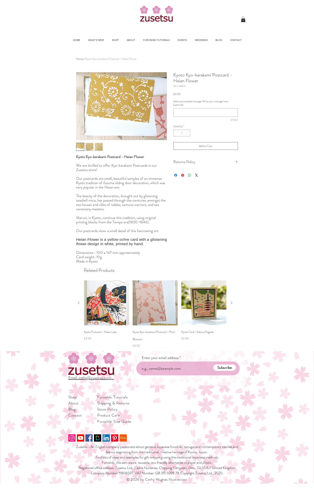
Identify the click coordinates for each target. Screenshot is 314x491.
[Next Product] (232, 303)
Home (79, 59)
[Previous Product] (79, 303)
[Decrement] (176, 133)
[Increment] (187, 133)
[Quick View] (106, 302)
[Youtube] (80, 438)
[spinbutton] (181, 133)
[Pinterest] (114, 438)
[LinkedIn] (106, 438)
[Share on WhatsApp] (189, 175)
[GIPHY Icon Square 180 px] (97, 438)
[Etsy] (123, 438)
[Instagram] (72, 438)
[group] (155, 314)
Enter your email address (160, 358)
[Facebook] (89, 438)
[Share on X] (196, 175)
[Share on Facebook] (176, 175)
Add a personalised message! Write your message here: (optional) (201, 103)
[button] (243, 19)
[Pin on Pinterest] (182, 175)
